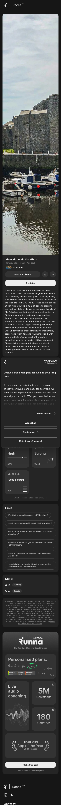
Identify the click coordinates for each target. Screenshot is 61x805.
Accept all (30, 423)
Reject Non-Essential (30, 441)
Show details (44, 413)
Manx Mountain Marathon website (36, 622)
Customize (29, 432)
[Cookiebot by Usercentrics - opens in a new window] (43, 362)
